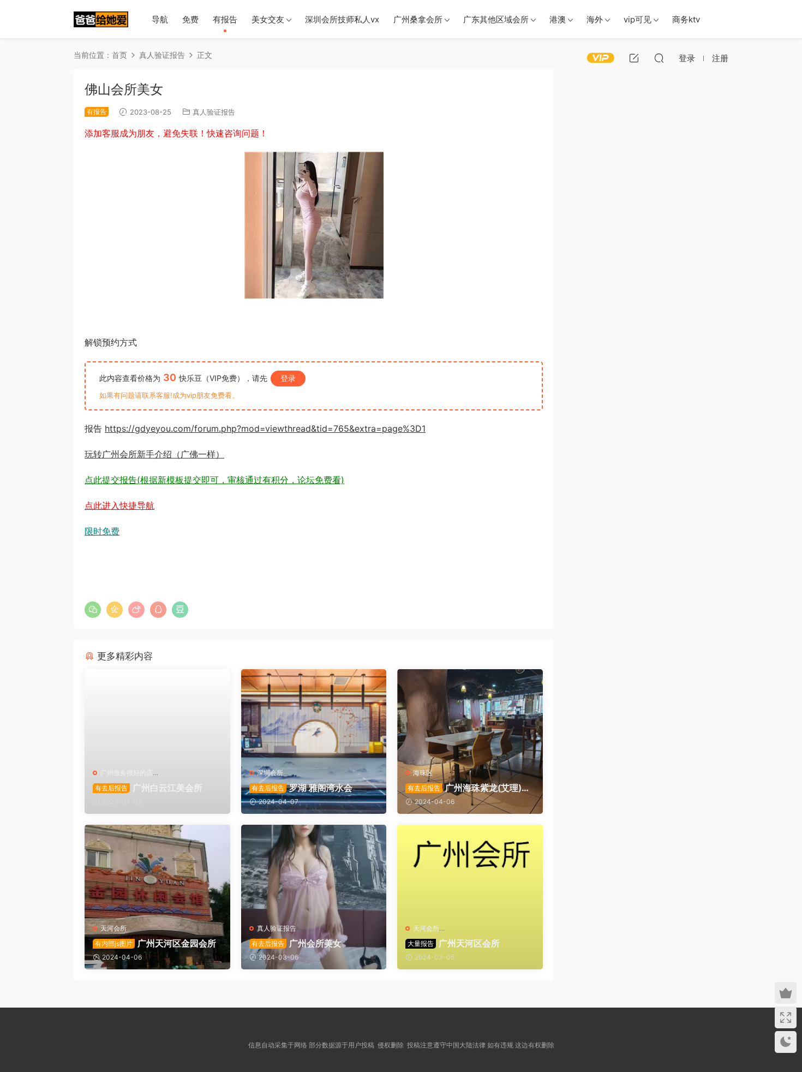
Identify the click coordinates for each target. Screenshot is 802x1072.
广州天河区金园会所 (155, 943)
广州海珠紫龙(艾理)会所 (467, 787)
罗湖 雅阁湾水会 (302, 787)
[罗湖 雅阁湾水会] (314, 714)
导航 (160, 19)
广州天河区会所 (454, 943)
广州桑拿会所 (417, 19)
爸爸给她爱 (101, 19)
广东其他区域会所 (496, 19)
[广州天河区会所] (470, 870)
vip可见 (637, 19)
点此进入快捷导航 (119, 505)
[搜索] (659, 57)
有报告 (225, 19)
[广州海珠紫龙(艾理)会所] (470, 714)
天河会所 (113, 928)
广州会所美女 (297, 943)
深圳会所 (270, 773)
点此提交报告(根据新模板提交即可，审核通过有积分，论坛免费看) (214, 479)
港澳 (557, 19)
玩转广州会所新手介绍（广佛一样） (154, 454)
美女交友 (268, 19)
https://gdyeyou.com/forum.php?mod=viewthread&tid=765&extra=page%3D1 (265, 428)
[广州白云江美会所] (157, 714)
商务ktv (686, 19)
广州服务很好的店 (126, 773)
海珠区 (423, 773)
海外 (594, 19)
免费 (190, 19)
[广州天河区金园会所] (157, 870)
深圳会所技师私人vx (342, 19)
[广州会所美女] (314, 870)
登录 (288, 378)
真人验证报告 (214, 112)
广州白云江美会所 (148, 787)
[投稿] (634, 57)
